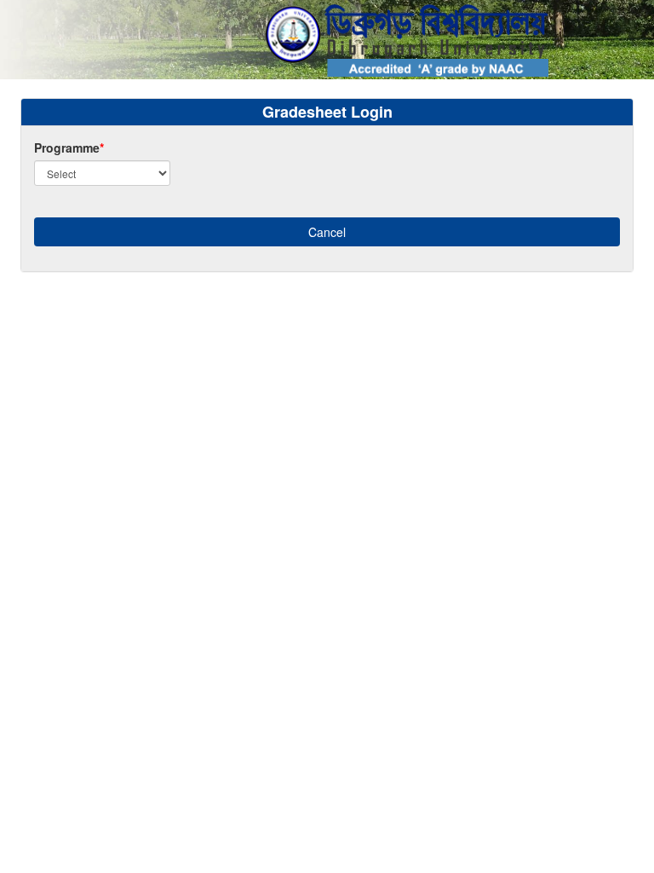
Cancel (327, 231)
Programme (69, 147)
